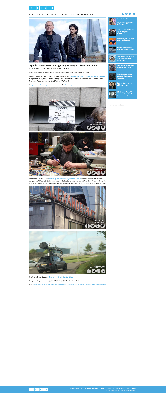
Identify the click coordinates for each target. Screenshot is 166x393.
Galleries (66, 69)
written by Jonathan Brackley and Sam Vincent (65, 179)
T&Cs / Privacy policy (119, 388)
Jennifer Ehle (62, 284)
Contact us (87, 388)
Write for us (131, 388)
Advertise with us (76, 388)
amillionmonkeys (131, 390)
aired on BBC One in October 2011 (61, 277)
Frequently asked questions (101, 388)
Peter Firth (81, 284)
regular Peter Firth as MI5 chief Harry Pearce (87, 76)
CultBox (51, 69)
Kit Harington (72, 284)
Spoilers (75, 14)
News (31, 14)
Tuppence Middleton (99, 284)
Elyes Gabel (50, 284)
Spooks (88, 284)
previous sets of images (40, 85)
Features (64, 14)
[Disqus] (67, 313)
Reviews (40, 14)
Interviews (52, 14)
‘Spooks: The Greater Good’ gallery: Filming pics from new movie (122, 22)
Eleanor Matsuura (39, 284)
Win (92, 14)
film (56, 284)
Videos (84, 14)
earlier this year (68, 85)
